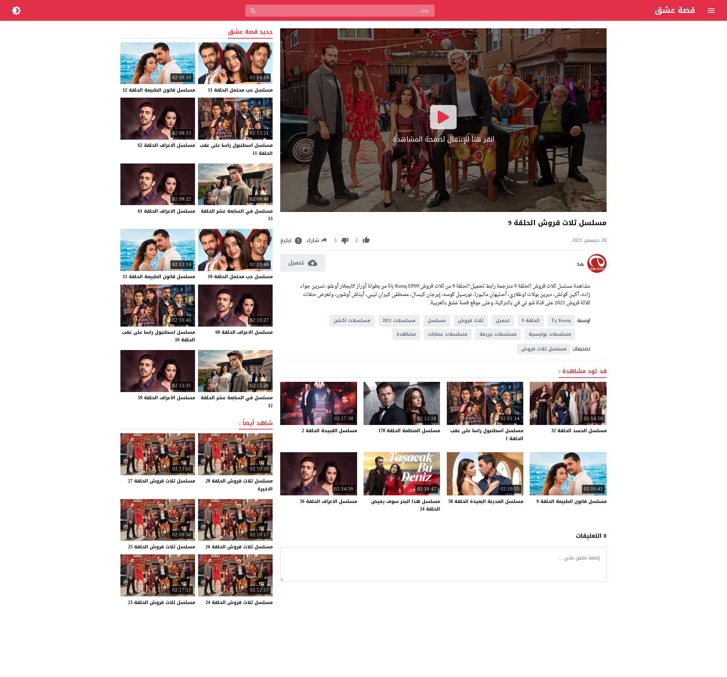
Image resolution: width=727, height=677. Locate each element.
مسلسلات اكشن (352, 320)
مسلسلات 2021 (398, 320)
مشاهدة (406, 334)
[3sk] (597, 271)
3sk (580, 264)
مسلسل (436, 320)
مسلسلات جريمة (497, 334)
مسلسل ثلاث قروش (543, 349)
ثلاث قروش (471, 320)
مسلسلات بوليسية (550, 334)
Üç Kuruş (561, 320)
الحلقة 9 (531, 320)
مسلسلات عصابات (447, 334)
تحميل (503, 320)
